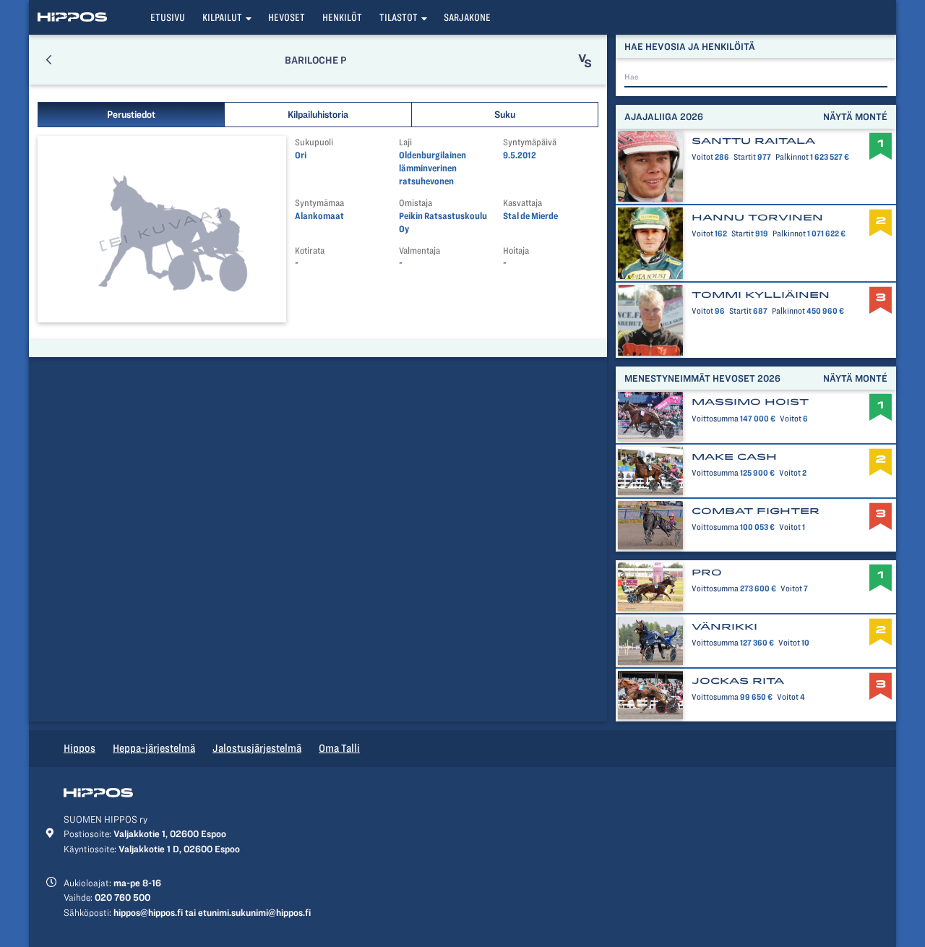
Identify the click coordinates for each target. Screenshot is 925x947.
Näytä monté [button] (855, 116)
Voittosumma (715, 418)
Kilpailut (222, 17)
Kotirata (309, 250)
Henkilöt (342, 17)
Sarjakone (467, 17)
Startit (744, 157)
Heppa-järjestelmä (154, 748)
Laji (405, 142)
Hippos (79, 748)
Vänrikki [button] (724, 627)
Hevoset (286, 17)
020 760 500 (122, 897)
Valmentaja (419, 250)
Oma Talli (339, 748)
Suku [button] (504, 114)
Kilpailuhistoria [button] (318, 114)
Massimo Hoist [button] (750, 402)
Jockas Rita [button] (738, 681)
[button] (49, 59)
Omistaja (415, 202)
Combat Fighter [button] (755, 511)
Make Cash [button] (734, 457)
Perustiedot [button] (131, 114)
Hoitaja (516, 250)
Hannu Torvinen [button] (757, 218)
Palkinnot (792, 157)
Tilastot (398, 17)
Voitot (702, 157)
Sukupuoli (314, 142)
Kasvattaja (522, 202)
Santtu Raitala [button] (753, 141)
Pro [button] (707, 572)
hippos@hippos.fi (148, 912)
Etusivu (167, 17)
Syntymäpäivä (529, 142)
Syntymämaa (319, 202)
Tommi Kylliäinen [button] (761, 295)
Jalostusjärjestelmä (256, 748)
